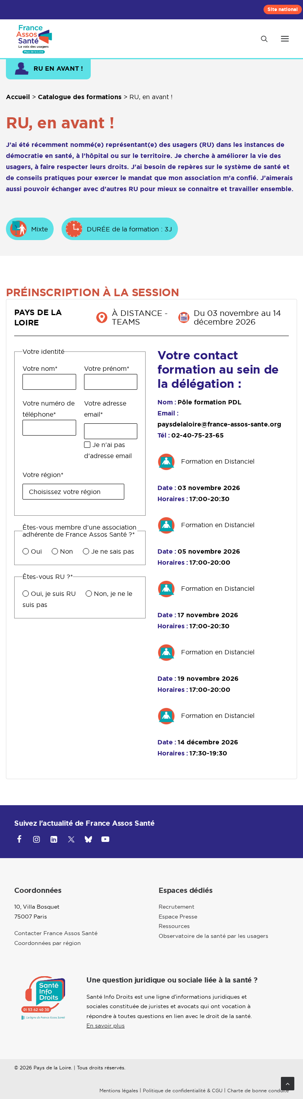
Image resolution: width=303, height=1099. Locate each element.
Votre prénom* (106, 368)
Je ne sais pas (112, 551)
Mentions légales (118, 1090)
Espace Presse (178, 916)
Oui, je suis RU (53, 593)
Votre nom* (40, 368)
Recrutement (177, 907)
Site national (282, 9)
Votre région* (43, 474)
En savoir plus (105, 1025)
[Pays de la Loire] (35, 38)
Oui (36, 551)
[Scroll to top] (287, 1082)
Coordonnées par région (47, 943)
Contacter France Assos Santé (55, 933)
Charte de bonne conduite (258, 1090)
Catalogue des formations (80, 97)
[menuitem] (282, 9)
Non (66, 551)
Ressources (174, 926)
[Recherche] (261, 38)
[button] (285, 38)
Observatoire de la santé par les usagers (213, 936)
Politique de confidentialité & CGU (183, 1090)
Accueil (18, 97)
